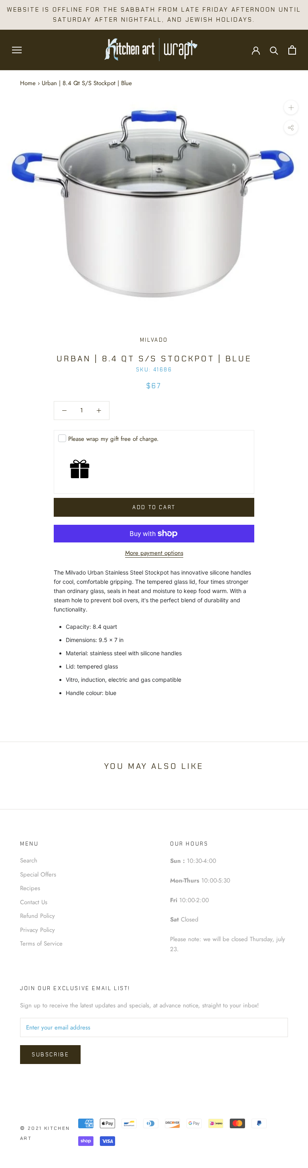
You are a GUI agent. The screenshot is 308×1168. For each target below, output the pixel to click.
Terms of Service (41, 943)
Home (28, 83)
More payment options (154, 552)
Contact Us (33, 902)
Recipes (30, 888)
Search (28, 860)
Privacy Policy (37, 929)
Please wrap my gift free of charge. (113, 438)
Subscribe (50, 1054)
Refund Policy (37, 915)
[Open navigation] (17, 50)
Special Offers (38, 874)
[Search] (274, 50)
